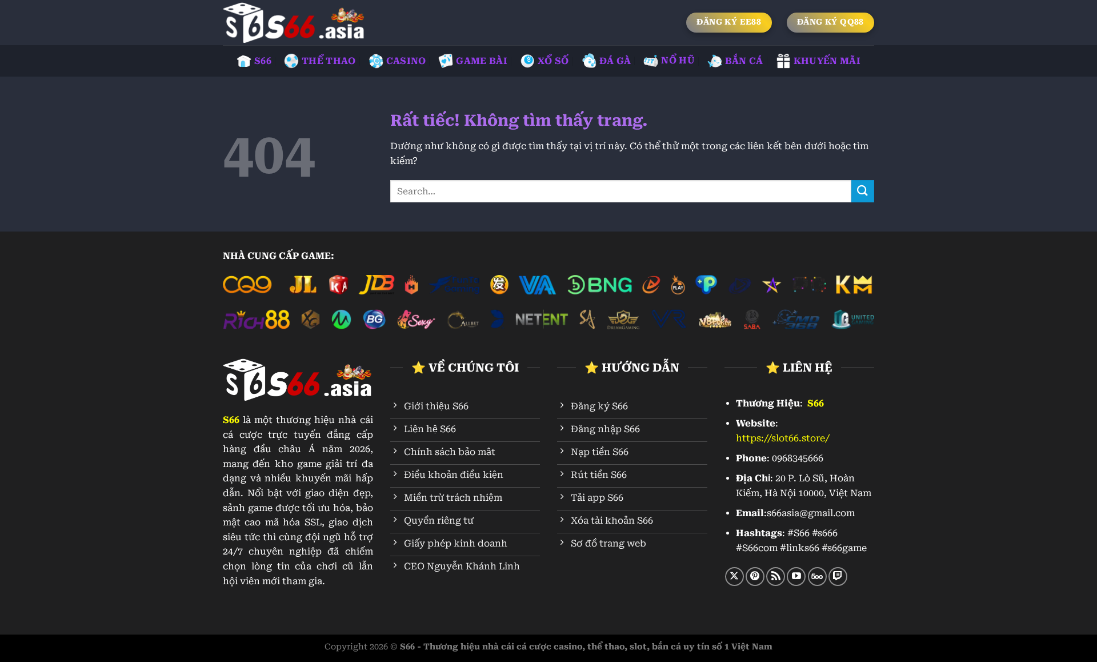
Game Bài (481, 60)
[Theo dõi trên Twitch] (837, 576)
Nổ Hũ (678, 60)
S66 (262, 60)
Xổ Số (553, 60)
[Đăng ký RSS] (775, 576)
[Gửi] (862, 191)
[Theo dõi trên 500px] (817, 576)
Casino (406, 60)
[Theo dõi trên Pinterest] (755, 576)
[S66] (294, 22)
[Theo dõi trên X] (734, 576)
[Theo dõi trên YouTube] (796, 576)
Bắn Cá (744, 60)
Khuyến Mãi (827, 60)
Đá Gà (615, 60)
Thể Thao (329, 60)
